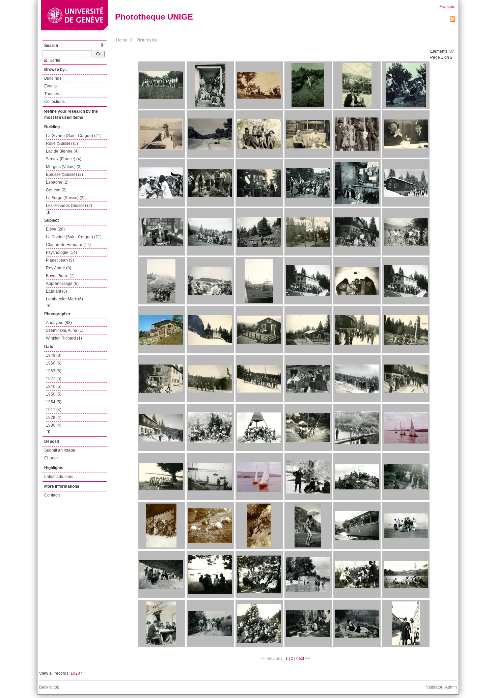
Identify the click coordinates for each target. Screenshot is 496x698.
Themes (51, 93)
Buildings (52, 78)
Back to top (49, 687)
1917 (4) (53, 409)
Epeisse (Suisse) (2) (64, 174)
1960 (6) (53, 363)
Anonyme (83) (59, 322)
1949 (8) (53, 355)
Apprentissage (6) (62, 283)
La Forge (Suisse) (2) (65, 197)
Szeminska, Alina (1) (64, 330)
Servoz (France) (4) (63, 159)
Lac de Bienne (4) (62, 151)
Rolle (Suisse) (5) (62, 143)
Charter (51, 458)
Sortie (54, 60)
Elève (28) (55, 229)
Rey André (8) (58, 268)
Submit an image (59, 450)
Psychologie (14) (61, 252)
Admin (451, 687)
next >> (303, 658)
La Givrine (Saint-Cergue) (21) (74, 135)
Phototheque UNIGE (154, 16)
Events (50, 86)
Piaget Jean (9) (60, 260)
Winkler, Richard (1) (64, 338)
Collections (54, 101)
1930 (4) (53, 425)
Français (447, 6)
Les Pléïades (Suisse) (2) (69, 205)
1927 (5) (53, 378)
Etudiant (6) (56, 291)
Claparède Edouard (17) (68, 244)
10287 (76, 673)
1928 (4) (53, 417)
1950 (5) (53, 394)
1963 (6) (53, 371)
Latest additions (58, 476)
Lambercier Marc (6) (64, 299)
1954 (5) (53, 402)
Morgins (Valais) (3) (64, 166)
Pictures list (146, 40)
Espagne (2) (57, 182)
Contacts (52, 495)
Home (121, 40)
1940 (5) (53, 386)
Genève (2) (56, 190)
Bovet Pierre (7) (60, 275)
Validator (434, 687)
